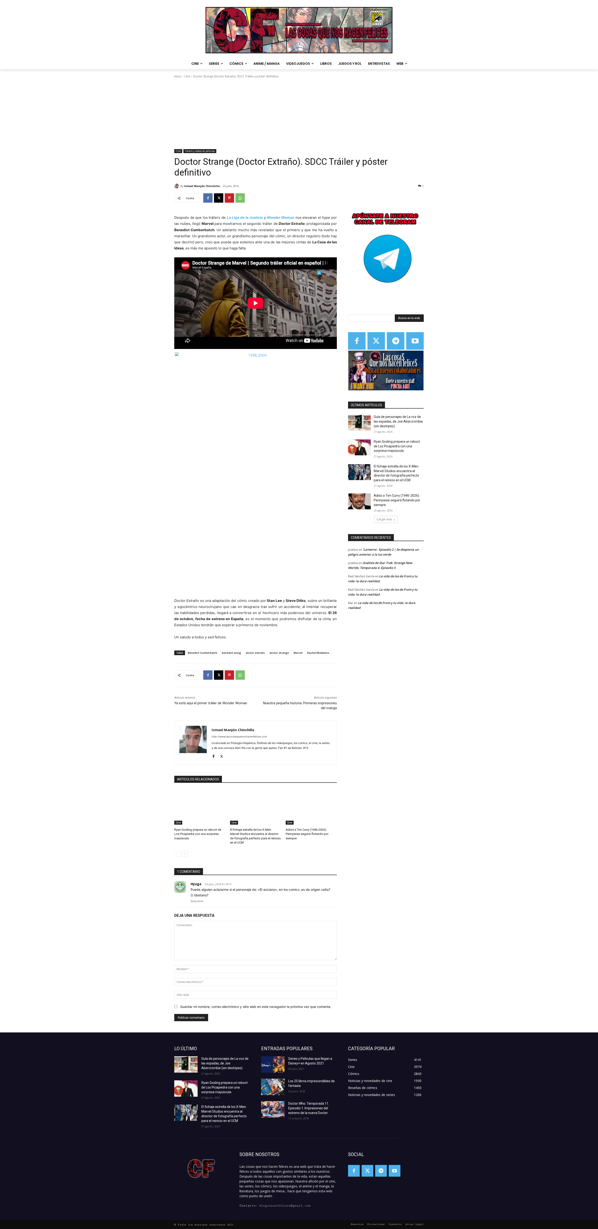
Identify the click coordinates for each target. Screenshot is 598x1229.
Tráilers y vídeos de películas (200, 151)
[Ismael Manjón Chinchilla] (177, 186)
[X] (218, 198)
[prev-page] (177, 854)
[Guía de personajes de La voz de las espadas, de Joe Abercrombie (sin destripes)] (359, 423)
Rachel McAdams (318, 652)
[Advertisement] (299, 114)
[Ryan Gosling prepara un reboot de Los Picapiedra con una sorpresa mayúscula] (199, 807)
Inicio (177, 76)
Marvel (298, 652)
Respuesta (197, 901)
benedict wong (231, 652)
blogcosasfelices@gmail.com (284, 1205)
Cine (187, 76)
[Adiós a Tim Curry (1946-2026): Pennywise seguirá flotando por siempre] (311, 807)
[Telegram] (395, 341)
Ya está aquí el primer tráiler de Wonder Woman (210, 703)
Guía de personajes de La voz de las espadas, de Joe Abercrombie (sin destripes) (398, 421)
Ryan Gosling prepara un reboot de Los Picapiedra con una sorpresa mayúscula (197, 834)
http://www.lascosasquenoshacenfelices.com (239, 736)
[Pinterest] (229, 198)
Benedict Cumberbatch (202, 652)
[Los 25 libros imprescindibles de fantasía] (273, 1087)
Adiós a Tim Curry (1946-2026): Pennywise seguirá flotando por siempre (307, 834)
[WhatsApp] (240, 198)
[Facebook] (208, 198)
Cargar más (384, 519)
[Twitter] (376, 341)
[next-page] (185, 854)
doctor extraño (255, 652)
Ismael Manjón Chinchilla (202, 186)
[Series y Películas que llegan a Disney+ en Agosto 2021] (273, 1064)
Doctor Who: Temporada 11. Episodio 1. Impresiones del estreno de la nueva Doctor (308, 1108)
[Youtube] (415, 341)
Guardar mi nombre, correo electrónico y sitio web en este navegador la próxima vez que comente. (255, 1007)
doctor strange (279, 652)
